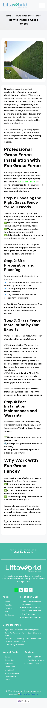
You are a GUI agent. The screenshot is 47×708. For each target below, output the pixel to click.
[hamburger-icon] (42, 5)
